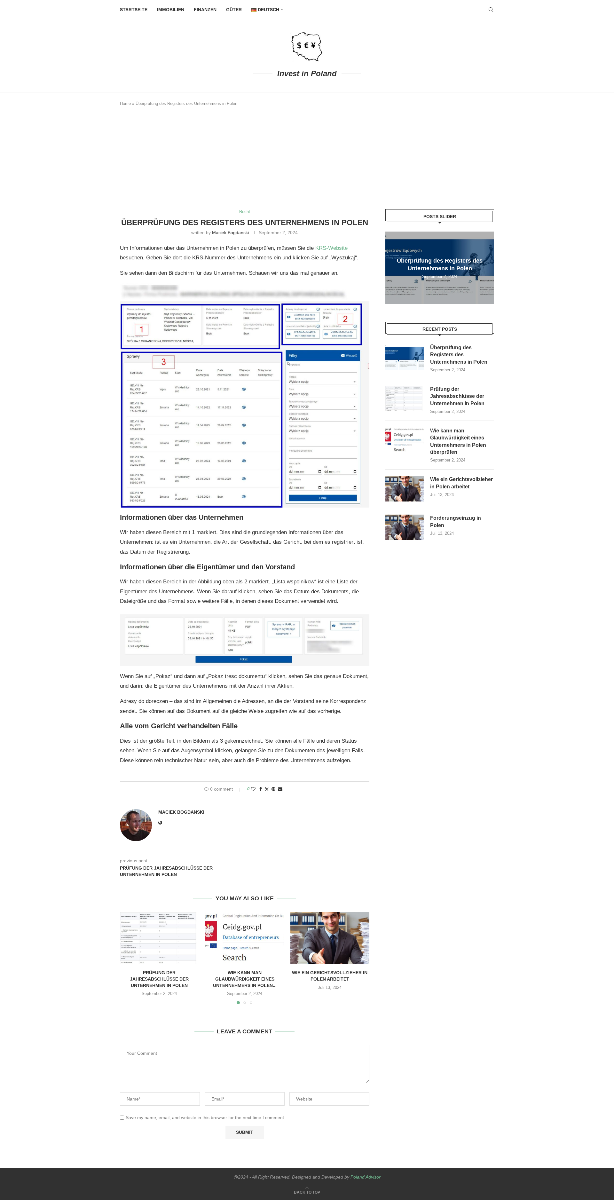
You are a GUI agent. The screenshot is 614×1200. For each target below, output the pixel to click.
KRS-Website (331, 248)
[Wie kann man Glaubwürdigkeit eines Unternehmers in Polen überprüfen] (244, 938)
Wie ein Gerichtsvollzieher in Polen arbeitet (461, 483)
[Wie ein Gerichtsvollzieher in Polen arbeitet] (329, 938)
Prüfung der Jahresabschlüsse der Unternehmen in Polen (159, 979)
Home (125, 103)
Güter (234, 9)
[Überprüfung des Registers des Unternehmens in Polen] (404, 357)
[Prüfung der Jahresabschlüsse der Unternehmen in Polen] (159, 938)
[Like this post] (253, 789)
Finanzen (205, 9)
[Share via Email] (280, 789)
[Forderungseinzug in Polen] (404, 527)
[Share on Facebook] (260, 789)
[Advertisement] (307, 158)
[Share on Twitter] (266, 789)
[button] (128, 957)
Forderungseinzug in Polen (455, 521)
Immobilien (170, 9)
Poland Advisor (365, 1177)
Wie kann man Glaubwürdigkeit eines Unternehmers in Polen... (244, 979)
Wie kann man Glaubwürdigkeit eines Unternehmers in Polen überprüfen (458, 441)
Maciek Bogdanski (230, 232)
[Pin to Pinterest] (273, 789)
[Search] (491, 9)
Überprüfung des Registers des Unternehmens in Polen (458, 355)
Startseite (133, 9)
